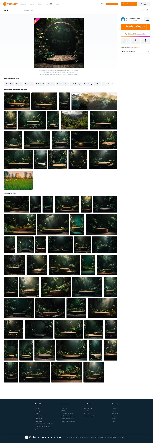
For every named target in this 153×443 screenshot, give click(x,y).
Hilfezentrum (88, 408)
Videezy (37, 413)
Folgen (147, 20)
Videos (40, 4)
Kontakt (86, 411)
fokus (98, 84)
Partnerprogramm (67, 413)
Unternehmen (39, 416)
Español (114, 411)
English (114, 408)
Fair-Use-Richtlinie (122, 437)
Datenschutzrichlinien (110, 437)
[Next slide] (114, 84)
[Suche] (142, 10)
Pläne (103, 4)
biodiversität (40, 84)
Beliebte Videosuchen (68, 421)
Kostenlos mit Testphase (135, 27)
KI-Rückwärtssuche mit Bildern (44, 424)
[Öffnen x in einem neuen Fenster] (57, 437)
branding (50, 84)
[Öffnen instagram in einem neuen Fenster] (45, 437)
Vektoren (23, 4)
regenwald (28, 84)
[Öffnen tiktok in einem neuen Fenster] (54, 437)
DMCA (63, 411)
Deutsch (114, 416)
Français (114, 418)
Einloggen (144, 4)
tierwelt (18, 84)
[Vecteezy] (10, 4)
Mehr (57, 4)
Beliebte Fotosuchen (68, 418)
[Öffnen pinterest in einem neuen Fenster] (51, 437)
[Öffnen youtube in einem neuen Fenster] (60, 437)
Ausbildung (38, 418)
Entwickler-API (39, 421)
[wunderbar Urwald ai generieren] (74, 120)
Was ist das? (137, 47)
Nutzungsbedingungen (96, 437)
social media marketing (111, 84)
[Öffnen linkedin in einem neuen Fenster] (48, 437)
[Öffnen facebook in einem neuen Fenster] (43, 437)
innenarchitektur (62, 84)
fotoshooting (76, 84)
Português (115, 413)
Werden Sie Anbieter (90, 416)
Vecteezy (37, 411)
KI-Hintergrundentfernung (43, 426)
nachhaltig (9, 84)
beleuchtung (88, 84)
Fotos (32, 4)
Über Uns (86, 413)
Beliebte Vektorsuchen (68, 416)
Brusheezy (38, 408)
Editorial (49, 4)
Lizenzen (64, 408)
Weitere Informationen (128, 51)
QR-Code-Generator (41, 429)
